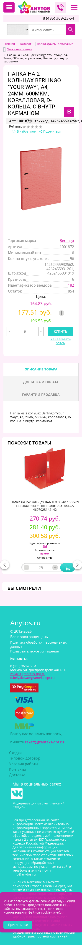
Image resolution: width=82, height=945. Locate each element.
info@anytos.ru (24, 874)
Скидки (15, 752)
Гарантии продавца (41, 394)
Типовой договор (24, 758)
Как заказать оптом (61, 341)
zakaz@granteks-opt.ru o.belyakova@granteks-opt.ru (32, 676)
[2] (28, 126)
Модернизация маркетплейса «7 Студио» (38, 805)
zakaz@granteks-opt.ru (44, 742)
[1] (24, 126)
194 (45, 546)
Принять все (18, 924)
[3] (32, 126)
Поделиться (52, 131)
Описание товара (41, 369)
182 (71, 285)
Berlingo (67, 240)
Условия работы (23, 763)
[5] (40, 126)
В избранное (26, 131)
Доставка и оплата (41, 382)
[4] (36, 126)
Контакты (17, 769)
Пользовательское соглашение (34, 651)
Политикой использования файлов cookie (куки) (33, 910)
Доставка (17, 774)
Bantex (44, 553)
